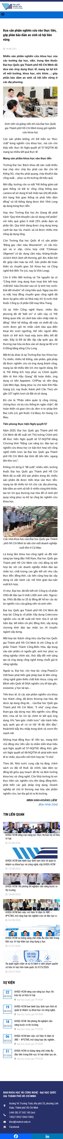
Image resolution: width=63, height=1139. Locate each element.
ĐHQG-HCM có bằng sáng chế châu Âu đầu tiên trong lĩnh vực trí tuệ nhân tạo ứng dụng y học (35, 1054)
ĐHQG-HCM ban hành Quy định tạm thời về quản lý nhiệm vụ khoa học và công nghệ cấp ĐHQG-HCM (35, 1010)
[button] (2, 14)
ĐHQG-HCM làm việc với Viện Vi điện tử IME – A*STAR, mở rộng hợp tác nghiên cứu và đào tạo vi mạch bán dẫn (31, 916)
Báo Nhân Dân (48, 804)
